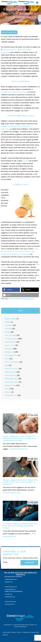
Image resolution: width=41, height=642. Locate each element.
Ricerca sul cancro (11, 369)
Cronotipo (8, 329)
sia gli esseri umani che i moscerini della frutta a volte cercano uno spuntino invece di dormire (19, 251)
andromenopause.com (11, 586)
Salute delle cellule (11, 382)
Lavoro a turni (10, 345)
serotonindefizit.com (10, 589)
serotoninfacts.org (9, 604)
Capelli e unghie (10, 319)
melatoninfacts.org (10, 597)
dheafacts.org (8, 594)
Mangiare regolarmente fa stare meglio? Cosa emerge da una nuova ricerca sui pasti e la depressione (20, 482)
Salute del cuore (10, 372)
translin (25, 161)
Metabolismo (25, 299)
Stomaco (8, 392)
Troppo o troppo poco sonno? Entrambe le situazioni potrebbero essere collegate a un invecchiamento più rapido (19, 438)
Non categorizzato (11, 355)
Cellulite (7, 322)
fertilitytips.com (9, 582)
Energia (7, 332)
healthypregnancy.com (11, 579)
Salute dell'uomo (10, 375)
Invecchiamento (10, 342)
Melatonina (8, 349)
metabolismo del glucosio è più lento (14, 92)
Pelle (6, 365)
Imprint (5, 635)
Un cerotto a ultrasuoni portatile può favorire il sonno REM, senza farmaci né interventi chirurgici (20, 526)
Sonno (32, 299)
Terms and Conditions (31, 632)
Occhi (7, 359)
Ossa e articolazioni (12, 362)
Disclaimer (7, 632)
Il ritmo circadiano (14, 299)
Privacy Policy (16, 632)
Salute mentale (10, 385)
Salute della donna (11, 379)
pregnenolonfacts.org (10, 601)
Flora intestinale (10, 335)
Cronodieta (8, 325)
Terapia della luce (11, 395)
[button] (11, 290)
